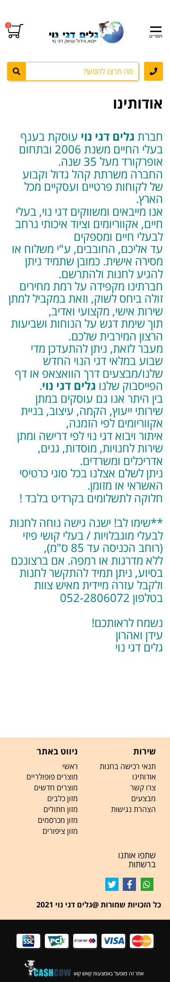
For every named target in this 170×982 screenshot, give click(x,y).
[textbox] (85, 431)
